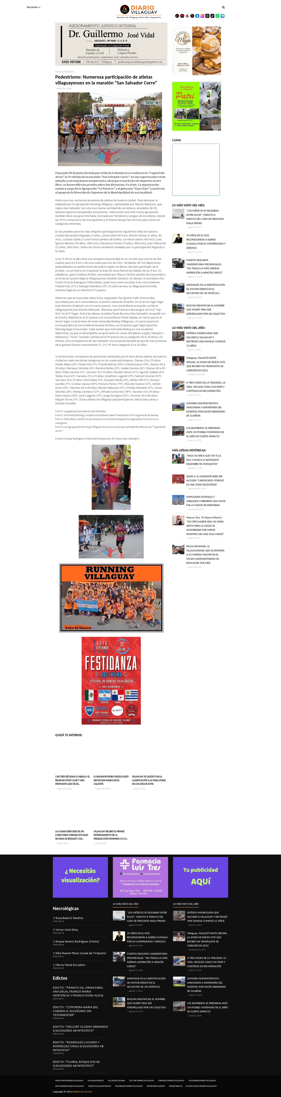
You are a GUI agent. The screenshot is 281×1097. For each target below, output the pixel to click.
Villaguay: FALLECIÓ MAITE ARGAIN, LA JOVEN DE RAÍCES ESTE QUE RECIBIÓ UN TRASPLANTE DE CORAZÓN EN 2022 (205, 364)
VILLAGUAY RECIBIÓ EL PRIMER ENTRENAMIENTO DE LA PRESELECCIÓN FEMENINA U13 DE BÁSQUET (110, 835)
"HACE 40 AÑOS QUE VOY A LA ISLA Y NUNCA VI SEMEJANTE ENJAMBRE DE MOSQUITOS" (203, 460)
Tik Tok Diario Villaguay (141, 1080)
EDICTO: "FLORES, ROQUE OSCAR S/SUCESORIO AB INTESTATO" (76, 1064)
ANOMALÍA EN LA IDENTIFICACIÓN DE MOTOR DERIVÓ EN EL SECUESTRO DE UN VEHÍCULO (205, 289)
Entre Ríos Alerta (156, 1086)
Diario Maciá (175, 1086)
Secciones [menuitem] (32, 7)
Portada (59, 71)
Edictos (60, 978)
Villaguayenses (95, 1080)
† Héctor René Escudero (69, 965)
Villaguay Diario (116, 1080)
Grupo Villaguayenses (99, 1086)
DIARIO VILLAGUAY (82, 1091)
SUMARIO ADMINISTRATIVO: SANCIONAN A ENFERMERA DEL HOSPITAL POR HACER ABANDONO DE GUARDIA (205, 409)
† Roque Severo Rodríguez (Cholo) (76, 942)
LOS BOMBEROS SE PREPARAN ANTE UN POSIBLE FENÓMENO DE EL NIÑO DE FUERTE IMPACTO (205, 432)
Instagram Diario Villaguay (69, 1086)
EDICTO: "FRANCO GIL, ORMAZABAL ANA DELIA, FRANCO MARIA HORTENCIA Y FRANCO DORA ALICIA (78, 992)
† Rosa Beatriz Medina (68, 918)
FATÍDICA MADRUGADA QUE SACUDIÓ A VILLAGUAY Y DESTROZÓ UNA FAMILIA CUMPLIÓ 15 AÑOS (205, 339)
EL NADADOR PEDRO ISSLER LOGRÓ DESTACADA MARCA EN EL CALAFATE (111, 780)
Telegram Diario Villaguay (202, 1080)
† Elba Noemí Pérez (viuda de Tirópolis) (79, 953)
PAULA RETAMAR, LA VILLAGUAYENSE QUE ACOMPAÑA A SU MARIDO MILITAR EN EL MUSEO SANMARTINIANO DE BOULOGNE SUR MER (205, 554)
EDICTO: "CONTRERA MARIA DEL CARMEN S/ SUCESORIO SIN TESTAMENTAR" (75, 1011)
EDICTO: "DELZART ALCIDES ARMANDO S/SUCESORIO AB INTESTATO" (80, 1029)
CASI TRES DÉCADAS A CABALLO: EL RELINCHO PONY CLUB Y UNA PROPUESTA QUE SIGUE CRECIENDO (72, 781)
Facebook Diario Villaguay (129, 1086)
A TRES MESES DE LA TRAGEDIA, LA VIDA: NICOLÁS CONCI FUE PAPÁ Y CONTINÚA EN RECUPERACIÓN (205, 386)
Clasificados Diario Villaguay (201, 1086)
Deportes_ (70, 71)
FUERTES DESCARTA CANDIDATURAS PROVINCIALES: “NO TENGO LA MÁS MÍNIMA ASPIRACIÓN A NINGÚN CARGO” (204, 266)
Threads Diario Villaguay (171, 1080)
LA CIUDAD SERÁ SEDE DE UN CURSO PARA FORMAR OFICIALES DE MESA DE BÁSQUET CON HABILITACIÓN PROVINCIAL (71, 835)
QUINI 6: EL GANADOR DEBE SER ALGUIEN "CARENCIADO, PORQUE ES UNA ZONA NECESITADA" (205, 480)
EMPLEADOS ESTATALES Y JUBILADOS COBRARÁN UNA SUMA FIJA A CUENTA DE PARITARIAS (206, 501)
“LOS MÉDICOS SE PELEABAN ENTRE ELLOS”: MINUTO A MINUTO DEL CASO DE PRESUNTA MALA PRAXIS (205, 217)
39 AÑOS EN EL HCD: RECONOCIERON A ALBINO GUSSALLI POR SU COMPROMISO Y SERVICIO (205, 241)
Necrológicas (66, 908)
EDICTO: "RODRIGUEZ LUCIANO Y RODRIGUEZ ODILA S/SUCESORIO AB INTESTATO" (78, 1046)
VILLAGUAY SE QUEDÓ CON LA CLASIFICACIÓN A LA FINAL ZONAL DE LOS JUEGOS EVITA (149, 780)
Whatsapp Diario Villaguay (69, 1080)
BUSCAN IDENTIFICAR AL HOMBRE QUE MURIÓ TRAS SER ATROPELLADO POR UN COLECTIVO (205, 309)
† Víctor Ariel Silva (65, 930)
